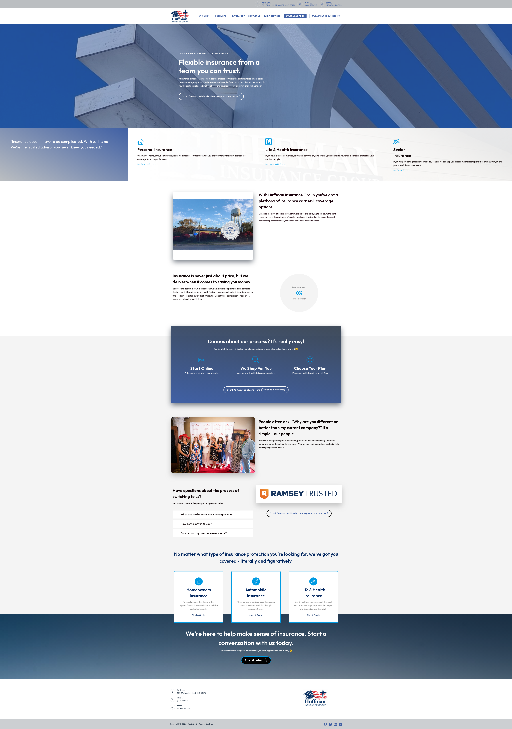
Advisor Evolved (206, 724)
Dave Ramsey (238, 16)
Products (220, 16)
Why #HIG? (204, 16)
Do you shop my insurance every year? (203, 533)
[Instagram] (330, 724)
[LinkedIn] (335, 724)
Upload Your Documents (323, 16)
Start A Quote (293, 16)
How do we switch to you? (196, 523)
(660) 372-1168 (311, 5)
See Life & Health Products (276, 164)
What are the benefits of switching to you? (206, 514)
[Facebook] (325, 724)
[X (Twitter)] (340, 724)
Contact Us (254, 16)
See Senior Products (402, 170)
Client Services (272, 16)
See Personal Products (147, 164)
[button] (213, 515)
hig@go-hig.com (334, 5)
